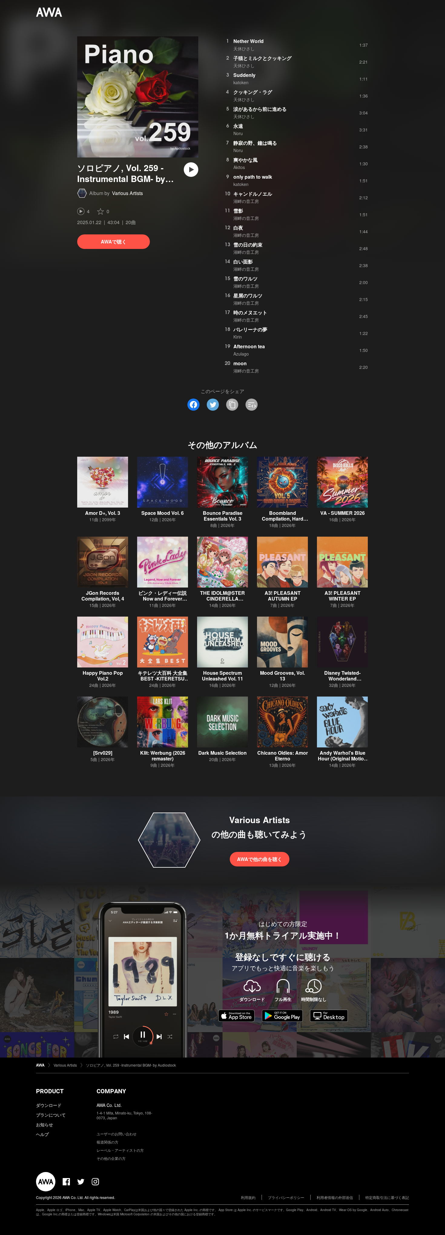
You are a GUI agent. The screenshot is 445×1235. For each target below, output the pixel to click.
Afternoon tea (249, 346)
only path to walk (252, 176)
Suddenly (244, 74)
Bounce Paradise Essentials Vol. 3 (222, 515)
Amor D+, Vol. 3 (102, 512)
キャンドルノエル (252, 193)
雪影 (238, 210)
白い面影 (243, 261)
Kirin (237, 337)
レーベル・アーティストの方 (120, 1150)
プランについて (51, 1115)
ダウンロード (48, 1105)
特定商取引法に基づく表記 (387, 1197)
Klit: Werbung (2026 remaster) (162, 755)
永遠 (238, 125)
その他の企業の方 (111, 1158)
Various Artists (127, 193)
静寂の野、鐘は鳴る (255, 142)
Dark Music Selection (222, 752)
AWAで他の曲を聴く (259, 859)
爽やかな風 (245, 159)
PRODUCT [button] (50, 1091)
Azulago (241, 354)
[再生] (191, 169)
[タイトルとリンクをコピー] (232, 405)
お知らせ (44, 1124)
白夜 (238, 227)
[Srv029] (102, 752)
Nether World (248, 41)
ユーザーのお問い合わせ (117, 1133)
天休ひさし (244, 48)
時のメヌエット (250, 312)
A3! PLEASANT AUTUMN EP (283, 595)
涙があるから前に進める (260, 108)
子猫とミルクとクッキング (262, 58)
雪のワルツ (245, 278)
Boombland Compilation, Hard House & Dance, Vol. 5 (282, 518)
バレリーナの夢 (250, 329)
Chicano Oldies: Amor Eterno (282, 755)
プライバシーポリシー (286, 1197)
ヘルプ (42, 1134)
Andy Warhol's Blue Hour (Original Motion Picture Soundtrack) (342, 758)
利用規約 (248, 1197)
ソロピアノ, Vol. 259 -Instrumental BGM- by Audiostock (131, 1065)
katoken (241, 82)
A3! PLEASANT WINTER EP (343, 595)
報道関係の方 (107, 1141)
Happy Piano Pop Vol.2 (103, 675)
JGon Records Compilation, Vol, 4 (102, 595)
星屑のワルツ (247, 295)
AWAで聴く (114, 241)
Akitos (239, 167)
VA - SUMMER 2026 (342, 512)
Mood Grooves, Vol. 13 (282, 675)
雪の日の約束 (247, 244)
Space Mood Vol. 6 (162, 512)
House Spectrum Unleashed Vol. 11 (222, 675)
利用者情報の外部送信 (335, 1197)
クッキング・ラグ (252, 91)
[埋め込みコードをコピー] (252, 405)
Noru (238, 133)
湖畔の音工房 (246, 201)
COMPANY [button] (111, 1091)
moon (240, 363)
